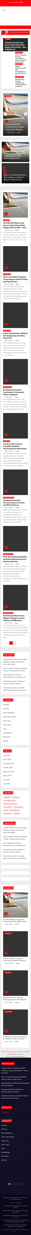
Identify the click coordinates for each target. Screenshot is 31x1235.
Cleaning (8, 39)
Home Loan (6, 441)
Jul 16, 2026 (11, 132)
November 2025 (8, 763)
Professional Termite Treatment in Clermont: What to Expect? (20, 83)
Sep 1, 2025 (8, 623)
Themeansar (17, 1199)
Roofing (5, 741)
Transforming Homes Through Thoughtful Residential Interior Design (15, 1225)
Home (11, 1202)
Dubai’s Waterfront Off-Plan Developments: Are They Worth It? (20, 71)
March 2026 (7, 759)
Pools (5, 729)
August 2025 (7, 775)
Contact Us (18, 1202)
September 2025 (8, 771)
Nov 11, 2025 (9, 340)
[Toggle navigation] (28, 27)
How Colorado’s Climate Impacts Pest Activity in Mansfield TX (15, 1211)
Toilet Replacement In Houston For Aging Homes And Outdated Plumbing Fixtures (15, 1220)
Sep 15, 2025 (9, 451)
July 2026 (6, 755)
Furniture (6, 709)
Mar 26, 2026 (9, 284)
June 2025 (6, 784)
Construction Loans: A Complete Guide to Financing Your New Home (15, 446)
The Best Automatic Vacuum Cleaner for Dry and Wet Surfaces (14, 502)
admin (19, 132)
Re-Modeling (7, 733)
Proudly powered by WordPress (11, 1197)
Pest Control (19, 77)
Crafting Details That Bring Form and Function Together (15, 1206)
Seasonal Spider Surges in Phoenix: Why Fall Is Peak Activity (15, 1216)
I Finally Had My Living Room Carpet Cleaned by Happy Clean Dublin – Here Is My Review (15, 45)
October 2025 (7, 767)
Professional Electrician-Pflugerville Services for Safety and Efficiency (14, 617)
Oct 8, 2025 (9, 397)
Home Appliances (8, 554)
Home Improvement (8, 497)
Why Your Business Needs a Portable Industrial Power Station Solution (15, 559)
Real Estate (19, 52)
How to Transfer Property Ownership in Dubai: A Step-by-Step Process (21, 58)
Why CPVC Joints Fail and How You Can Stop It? (15, 1230)
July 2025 (6, 780)
